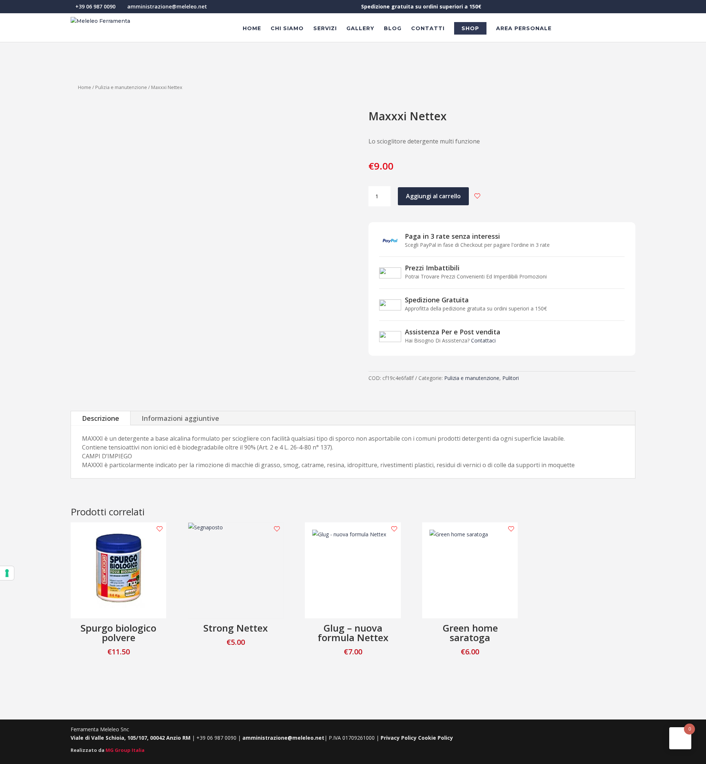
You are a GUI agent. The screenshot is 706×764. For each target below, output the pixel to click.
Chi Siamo (287, 29)
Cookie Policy (435, 737)
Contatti (428, 29)
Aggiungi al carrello (433, 196)
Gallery (360, 29)
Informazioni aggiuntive (180, 418)
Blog (393, 29)
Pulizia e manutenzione (121, 87)
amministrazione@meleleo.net (283, 737)
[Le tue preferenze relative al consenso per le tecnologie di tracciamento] (7, 573)
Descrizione (100, 418)
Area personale (524, 29)
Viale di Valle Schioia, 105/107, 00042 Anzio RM (131, 737)
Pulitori (510, 377)
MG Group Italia (125, 750)
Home (252, 29)
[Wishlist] (477, 196)
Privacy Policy (399, 737)
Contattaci (483, 340)
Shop (470, 28)
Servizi (325, 29)
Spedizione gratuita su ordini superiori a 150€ (421, 7)
